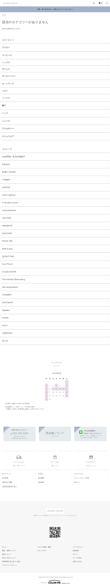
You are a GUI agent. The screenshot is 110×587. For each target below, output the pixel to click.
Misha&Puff (7, 225)
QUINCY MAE (8, 256)
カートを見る (77, 558)
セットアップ (8, 83)
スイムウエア (8, 136)
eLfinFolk (6, 187)
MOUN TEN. (7, 241)
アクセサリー (8, 128)
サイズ (5, 341)
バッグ (5, 113)
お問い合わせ (77, 561)
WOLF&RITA (7, 302)
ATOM (44, 551)
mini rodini (6, 218)
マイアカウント (78, 547)
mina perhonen (9, 210)
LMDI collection (9, 195)
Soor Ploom (7, 264)
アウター (6, 47)
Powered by (43, 582)
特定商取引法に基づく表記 (11, 561)
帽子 (4, 105)
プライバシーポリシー (9, 565)
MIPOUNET (7, 233)
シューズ (6, 121)
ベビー (5, 91)
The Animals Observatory (13, 279)
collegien (6, 179)
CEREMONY (7, 333)
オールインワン (9, 76)
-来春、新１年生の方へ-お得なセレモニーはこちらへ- (55, 9)
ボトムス (6, 69)
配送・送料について (9, 551)
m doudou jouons (10, 202)
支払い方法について (9, 558)
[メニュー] (107, 3)
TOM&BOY (7, 295)
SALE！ (5, 325)
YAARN (5, 318)
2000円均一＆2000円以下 (13, 156)
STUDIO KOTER (9, 272)
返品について (6, 554)
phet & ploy (7, 248)
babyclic (6, 164)
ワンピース (7, 55)
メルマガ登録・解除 (44, 547)
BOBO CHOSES (9, 172)
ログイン (76, 554)
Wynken (6, 310)
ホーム (4, 15)
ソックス (6, 98)
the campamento (10, 287)
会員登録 (76, 551)
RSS (38, 551)
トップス (6, 62)
